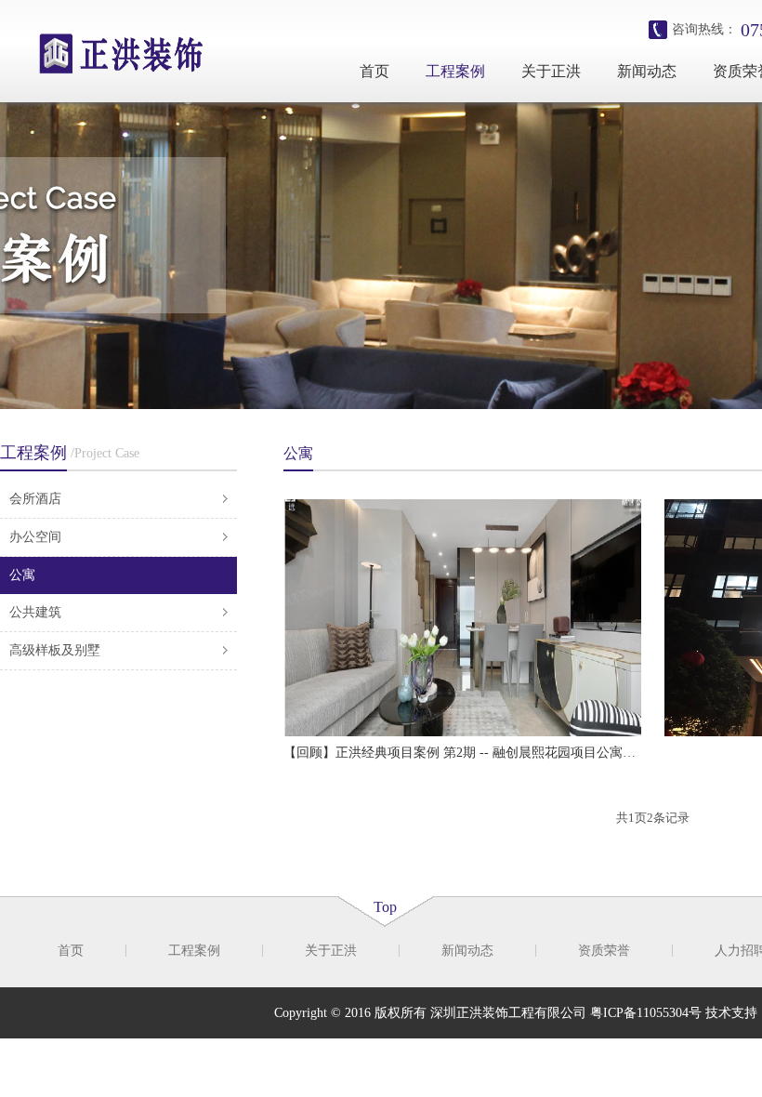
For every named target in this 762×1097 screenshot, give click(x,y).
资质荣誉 (604, 951)
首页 (374, 71)
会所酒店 (35, 499)
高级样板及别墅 (54, 650)
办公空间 (35, 537)
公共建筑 (35, 612)
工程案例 (455, 71)
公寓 (22, 575)
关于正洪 (551, 71)
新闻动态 (647, 71)
